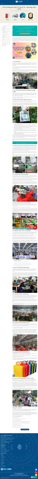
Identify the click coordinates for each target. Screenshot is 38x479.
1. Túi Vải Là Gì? (3, 27)
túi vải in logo (25, 138)
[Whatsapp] (2, 445)
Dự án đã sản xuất (3, 465)
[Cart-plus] (36, 474)
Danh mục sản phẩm (3, 466)
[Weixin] (4, 445)
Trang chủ (11, 10)
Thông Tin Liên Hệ (4, 45)
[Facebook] (1, 445)
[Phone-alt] (36, 472)
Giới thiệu (2, 464)
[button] (1, 3)
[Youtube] (3, 445)
